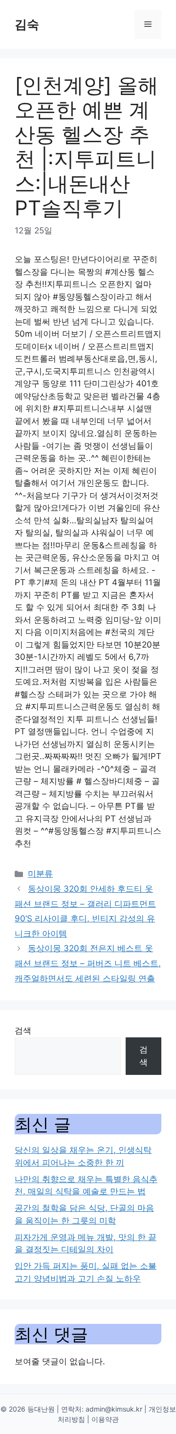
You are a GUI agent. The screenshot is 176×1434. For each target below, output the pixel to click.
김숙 (27, 24)
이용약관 (105, 1419)
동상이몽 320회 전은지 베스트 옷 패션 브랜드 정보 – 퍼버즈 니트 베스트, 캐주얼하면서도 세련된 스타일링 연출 (88, 963)
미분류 (40, 874)
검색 (23, 1030)
